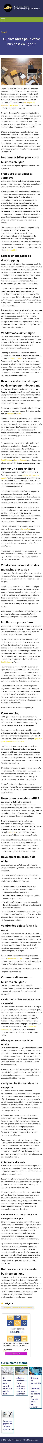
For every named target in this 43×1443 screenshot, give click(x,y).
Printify (11, 358)
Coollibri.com (6, 662)
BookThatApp (6, 460)
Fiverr (18, 414)
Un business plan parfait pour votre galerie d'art (7, 1386)
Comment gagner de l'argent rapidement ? (8, 1426)
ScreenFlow (25, 529)
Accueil (4, 32)
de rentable (11, 250)
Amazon (12, 832)
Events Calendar (20, 460)
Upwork (10, 414)
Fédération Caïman (22, 7)
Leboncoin (11, 958)
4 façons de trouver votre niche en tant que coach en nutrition (21, 1386)
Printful (19, 358)
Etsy (20, 958)
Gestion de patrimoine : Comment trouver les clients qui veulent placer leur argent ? (35, 1392)
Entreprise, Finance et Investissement (17, 1308)
